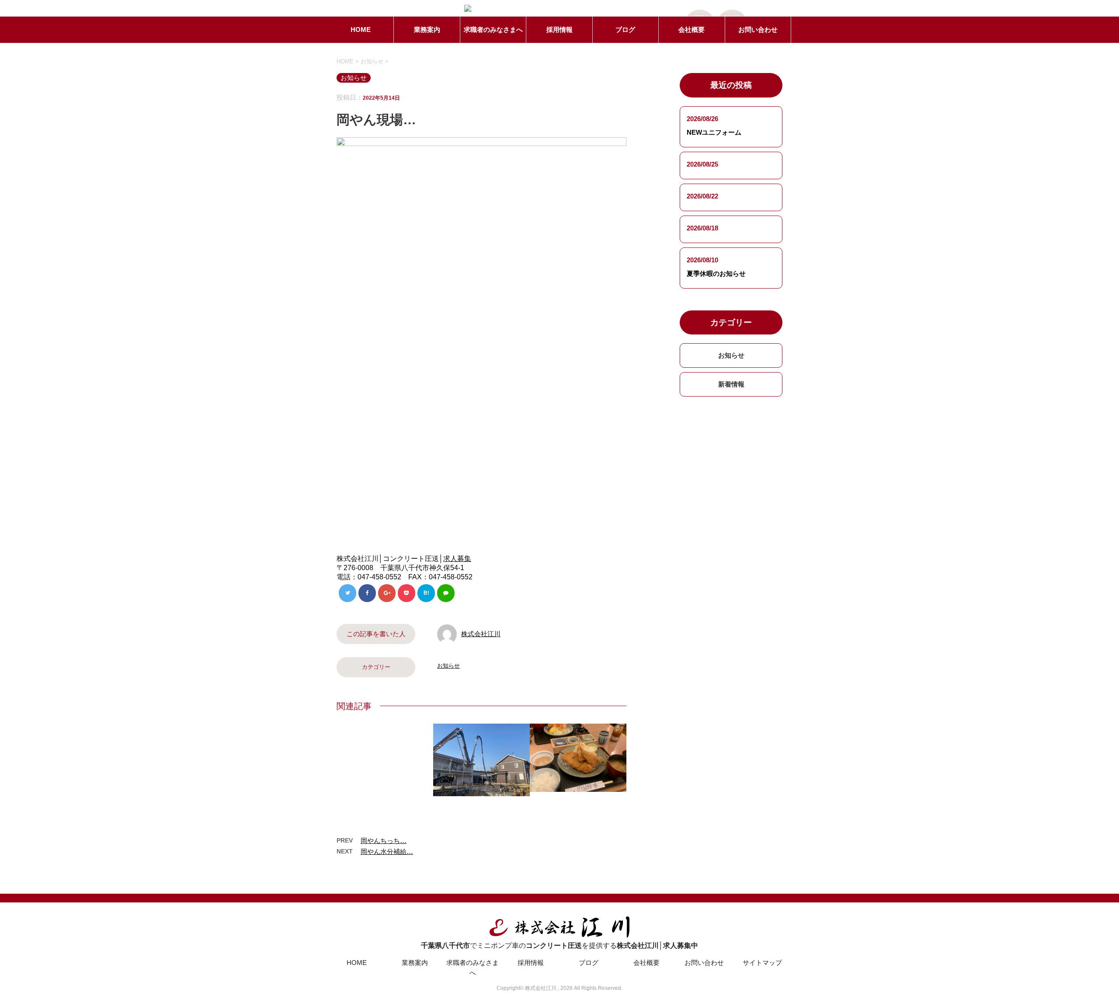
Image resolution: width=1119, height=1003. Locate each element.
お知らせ (448, 665)
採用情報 (559, 29)
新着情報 (731, 384)
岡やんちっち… (384, 840)
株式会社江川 (480, 633)
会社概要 (691, 29)
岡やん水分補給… (387, 851)
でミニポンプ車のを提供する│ (559, 945)
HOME (361, 29)
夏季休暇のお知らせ (716, 273)
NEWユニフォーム (714, 132)
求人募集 (457, 558)
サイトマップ (762, 962)
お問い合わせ (758, 29)
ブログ (625, 29)
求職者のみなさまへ (493, 29)
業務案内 (427, 29)
